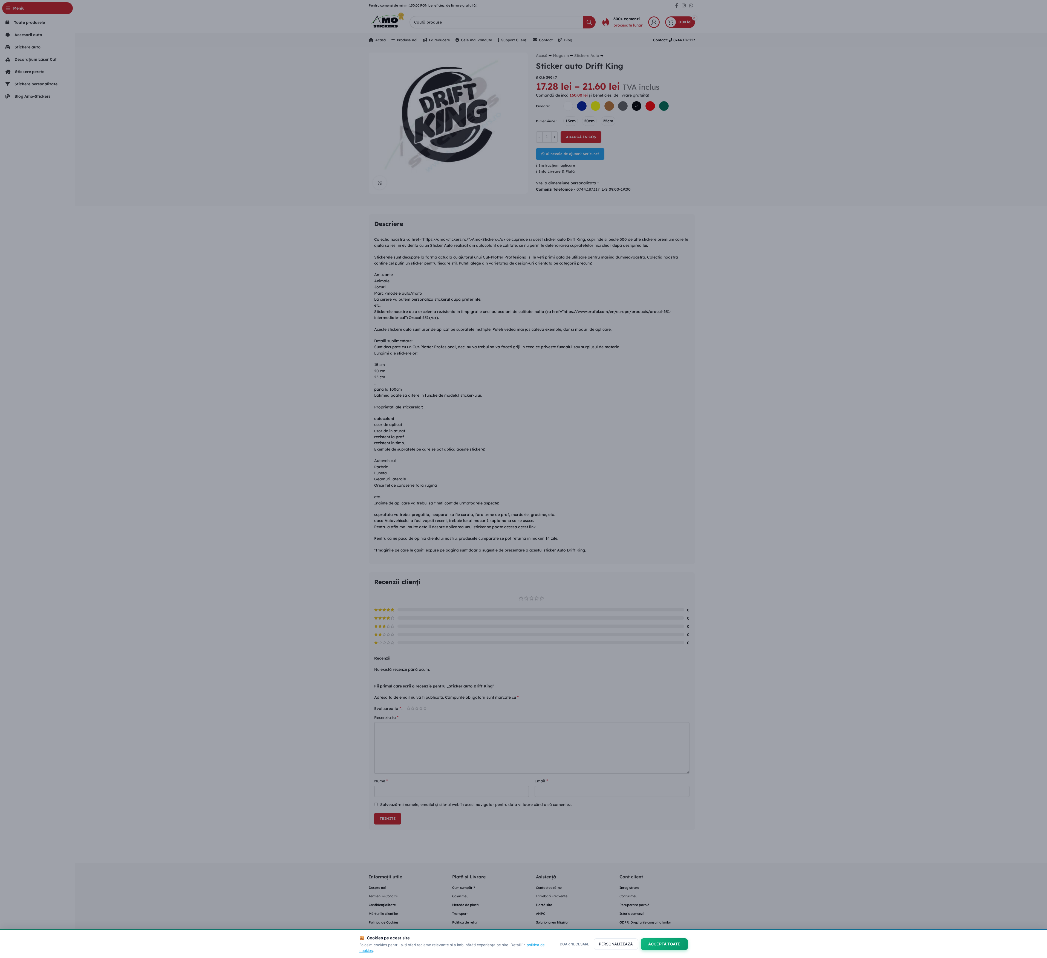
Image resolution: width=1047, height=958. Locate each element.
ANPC (540, 913)
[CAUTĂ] (589, 22)
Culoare (542, 106)
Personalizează (616, 944)
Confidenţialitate (382, 905)
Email (541, 780)
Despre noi (377, 888)
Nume (381, 780)
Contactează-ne (549, 888)
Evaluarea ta (387, 708)
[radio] (568, 106)
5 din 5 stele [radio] (425, 708)
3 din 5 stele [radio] (417, 708)
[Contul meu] (653, 22)
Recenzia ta (386, 717)
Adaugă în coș (581, 137)
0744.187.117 (587, 189)
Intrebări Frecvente (551, 896)
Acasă (541, 55)
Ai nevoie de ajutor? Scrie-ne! (572, 154)
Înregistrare (629, 888)
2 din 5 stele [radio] (413, 708)
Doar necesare (574, 944)
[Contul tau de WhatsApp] (691, 5)
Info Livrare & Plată (557, 171)
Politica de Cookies (384, 922)
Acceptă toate (664, 944)
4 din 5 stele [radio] (421, 708)
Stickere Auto (586, 55)
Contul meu (628, 896)
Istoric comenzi (631, 913)
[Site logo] (386, 21)
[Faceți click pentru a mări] (380, 183)
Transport (460, 913)
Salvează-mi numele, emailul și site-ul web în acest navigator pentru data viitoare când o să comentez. (476, 804)
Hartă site (544, 905)
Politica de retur (465, 922)
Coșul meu (460, 896)
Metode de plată (465, 905)
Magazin (561, 55)
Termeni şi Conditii (383, 896)
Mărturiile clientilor (383, 913)
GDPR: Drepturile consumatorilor (645, 922)
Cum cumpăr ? (463, 888)
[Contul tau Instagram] (683, 5)
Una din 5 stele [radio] (408, 708)
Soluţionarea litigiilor (552, 922)
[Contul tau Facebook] (676, 5)
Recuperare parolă (634, 905)
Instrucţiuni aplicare (557, 165)
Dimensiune (545, 121)
